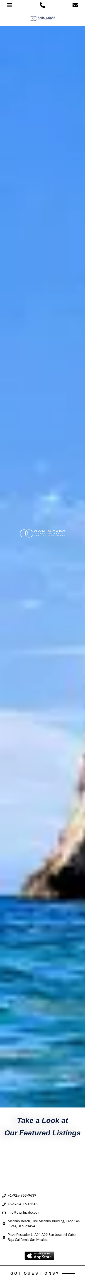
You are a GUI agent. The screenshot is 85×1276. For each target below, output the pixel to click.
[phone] (42, 5)
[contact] (75, 5)
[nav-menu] (9, 5)
